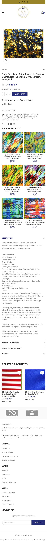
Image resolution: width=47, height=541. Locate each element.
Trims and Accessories (10, 456)
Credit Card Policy (8, 493)
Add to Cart (20, 94)
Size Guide (8, 104)
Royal (17, 120)
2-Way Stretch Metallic (30, 114)
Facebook (22, 2)
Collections (6, 448)
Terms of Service (8, 504)
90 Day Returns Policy (11, 348)
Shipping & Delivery (10, 342)
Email (19, 2)
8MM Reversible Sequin (10, 116)
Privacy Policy (6, 496)
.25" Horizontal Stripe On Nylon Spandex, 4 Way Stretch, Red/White (10, 394)
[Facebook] (8, 123)
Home (4, 69)
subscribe (38, 523)
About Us (5, 470)
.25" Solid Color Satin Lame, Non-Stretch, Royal (34, 393)
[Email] (11, 123)
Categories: (6, 114)
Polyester (19, 118)
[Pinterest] (14, 123)
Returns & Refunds (8, 460)
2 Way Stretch (17, 114)
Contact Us (6, 474)
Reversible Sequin (8, 120)
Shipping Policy (7, 500)
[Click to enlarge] (6, 60)
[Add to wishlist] (19, 373)
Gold (21, 116)
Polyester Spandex (31, 118)
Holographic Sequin (9, 118)
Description (7, 238)
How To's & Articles (9, 482)
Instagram (24, 2)
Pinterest (27, 2)
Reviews (5, 354)
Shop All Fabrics (7, 452)
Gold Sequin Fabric (30, 116)
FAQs (4, 478)
